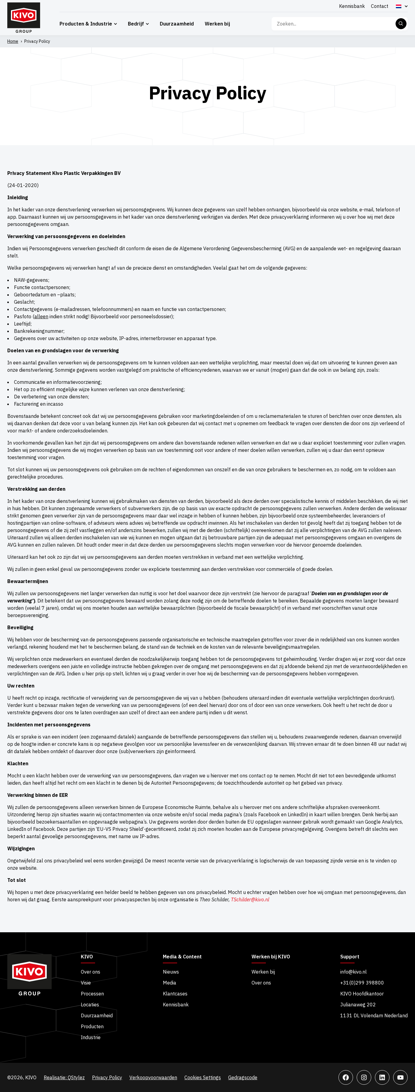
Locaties (90, 1005)
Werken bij (217, 24)
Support (349, 957)
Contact (379, 6)
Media (169, 983)
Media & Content (182, 957)
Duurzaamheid (177, 24)
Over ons (90, 972)
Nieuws (171, 972)
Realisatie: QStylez (64, 1077)
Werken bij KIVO (271, 957)
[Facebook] (345, 1077)
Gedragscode (242, 1077)
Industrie (91, 1037)
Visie (86, 983)
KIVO (87, 957)
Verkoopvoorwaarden (153, 1077)
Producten (92, 1026)
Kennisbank (352, 6)
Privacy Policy (107, 1077)
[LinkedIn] (382, 1077)
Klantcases (175, 994)
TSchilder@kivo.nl (250, 899)
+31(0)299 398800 (362, 983)
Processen (92, 994)
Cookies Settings (202, 1077)
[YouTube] (400, 1077)
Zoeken (401, 23)
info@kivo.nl (353, 972)
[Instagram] (364, 1077)
